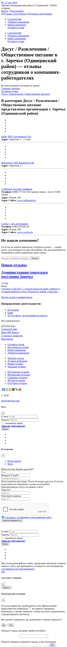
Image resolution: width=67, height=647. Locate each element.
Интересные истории (18, 374)
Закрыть (6, 587)
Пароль (5, 419)
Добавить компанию (18, 22)
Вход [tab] (10, 464)
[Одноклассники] (10, 389)
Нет (11, 625)
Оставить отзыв (15, 27)
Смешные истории (17, 377)
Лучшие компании (17, 361)
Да (3, 625)
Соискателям (14, 19)
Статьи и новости (12, 335)
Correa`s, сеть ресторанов (14, 223)
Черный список (15, 358)
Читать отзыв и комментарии (16, 297)
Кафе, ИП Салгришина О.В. (16, 136)
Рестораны (13, 310)
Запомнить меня (13, 423)
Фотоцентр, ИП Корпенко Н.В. (17, 162)
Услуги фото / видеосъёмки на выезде (27, 315)
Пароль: (6, 489)
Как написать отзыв (18, 347)
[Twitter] (6, 389)
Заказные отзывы (16, 366)
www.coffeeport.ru (26, 200)
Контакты (7, 338)
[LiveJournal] (16, 389)
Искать (35, 258)
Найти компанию (16, 24)
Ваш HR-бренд (10, 332)
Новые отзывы (15, 364)
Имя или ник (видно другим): (17, 469)
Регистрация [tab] (14, 461)
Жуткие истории (16, 380)
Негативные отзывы (18, 372)
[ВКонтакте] (3, 389)
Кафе (10, 312)
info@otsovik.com (10, 400)
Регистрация (16, 11)
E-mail (4, 416)
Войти (4, 11)
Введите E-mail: (10, 475)
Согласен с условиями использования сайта (28, 517)
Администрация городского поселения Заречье (24, 274)
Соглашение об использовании (17, 569)
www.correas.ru (25, 232)
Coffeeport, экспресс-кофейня (16, 189)
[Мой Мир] (13, 389)
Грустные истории (17, 383)
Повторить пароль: (11, 496)
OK (3, 571)
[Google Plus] (20, 389)
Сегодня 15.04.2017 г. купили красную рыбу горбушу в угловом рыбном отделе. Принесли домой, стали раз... (30, 290)
